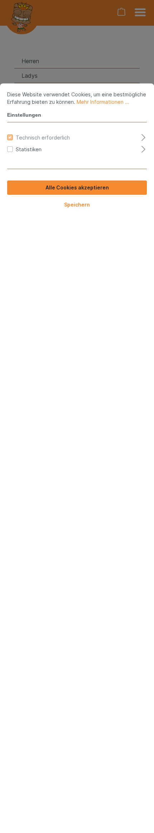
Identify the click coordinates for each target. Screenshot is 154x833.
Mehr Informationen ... (103, 102)
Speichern (77, 205)
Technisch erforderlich (43, 137)
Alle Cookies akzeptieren (77, 187)
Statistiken (29, 149)
